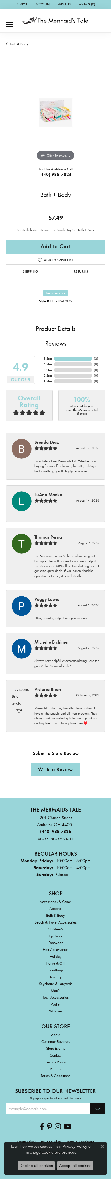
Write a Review (55, 769)
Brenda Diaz (46, 442)
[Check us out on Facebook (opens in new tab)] (42, 1126)
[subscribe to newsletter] (97, 1108)
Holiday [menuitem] (55, 956)
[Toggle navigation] (9, 22)
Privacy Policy (55, 1062)
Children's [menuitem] (55, 929)
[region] (55, 112)
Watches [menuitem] (55, 1011)
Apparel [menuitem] (55, 908)
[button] (22, 4)
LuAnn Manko (48, 495)
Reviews (55, 343)
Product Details (55, 328)
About (55, 1034)
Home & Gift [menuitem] (55, 963)
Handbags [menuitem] (55, 970)
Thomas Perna (48, 537)
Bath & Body (19, 44)
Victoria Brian (47, 689)
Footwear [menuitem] (55, 942)
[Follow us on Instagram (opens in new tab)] (58, 1126)
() (96, 358)
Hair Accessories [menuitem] (55, 949)
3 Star (48, 370)
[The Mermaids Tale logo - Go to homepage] (55, 20)
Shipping (30, 271)
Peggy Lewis (46, 599)
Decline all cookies (36, 1165)
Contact (55, 1055)
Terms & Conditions (55, 1075)
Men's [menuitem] (55, 990)
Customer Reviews (55, 1041)
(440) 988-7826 (55, 174)
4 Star (48, 364)
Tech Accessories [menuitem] (55, 997)
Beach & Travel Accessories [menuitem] (55, 922)
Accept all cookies (75, 1165)
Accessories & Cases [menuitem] (55, 901)
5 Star (48, 358)
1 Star (48, 381)
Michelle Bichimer (51, 642)
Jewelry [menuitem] (55, 976)
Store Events (55, 1048)
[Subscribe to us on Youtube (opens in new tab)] (67, 1126)
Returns (81, 271)
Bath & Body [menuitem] (55, 915)
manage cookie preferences (51, 1152)
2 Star (48, 375)
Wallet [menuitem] (56, 1004)
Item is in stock (55, 293)
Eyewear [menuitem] (55, 935)
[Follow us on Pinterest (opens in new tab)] (49, 1126)
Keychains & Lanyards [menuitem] (55, 983)
